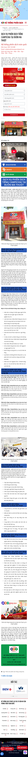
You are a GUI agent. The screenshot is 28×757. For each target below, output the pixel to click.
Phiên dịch (7, 671)
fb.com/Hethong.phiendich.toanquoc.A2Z (16, 742)
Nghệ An (14, 725)
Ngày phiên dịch (7, 101)
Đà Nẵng (14, 729)
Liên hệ (15, 750)
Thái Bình (5, 720)
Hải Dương (22, 712)
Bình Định (22, 729)
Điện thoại (11, 106)
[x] (1, 9)
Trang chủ (4, 27)
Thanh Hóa (5, 725)
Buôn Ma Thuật (5, 734)
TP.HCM (22, 733)
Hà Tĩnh (22, 725)
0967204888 (8, 749)
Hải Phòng (22, 708)
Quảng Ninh (5, 712)
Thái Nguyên (22, 716)
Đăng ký (20, 750)
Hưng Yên (14, 708)
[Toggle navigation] (26, 22)
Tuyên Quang (22, 721)
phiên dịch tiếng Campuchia (17, 671)
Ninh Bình (14, 716)
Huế (5, 729)
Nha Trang (13, 733)
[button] (11, 696)
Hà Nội (5, 708)
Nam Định (5, 716)
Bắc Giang (13, 720)
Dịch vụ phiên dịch (13, 27)
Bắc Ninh (14, 712)
